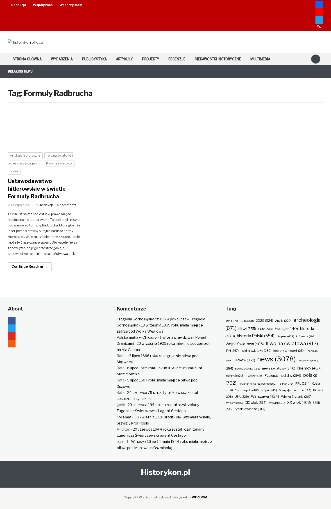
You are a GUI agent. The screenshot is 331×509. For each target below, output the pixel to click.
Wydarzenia (62, 59)
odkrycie (235, 375)
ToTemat (124, 417)
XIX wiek (255, 402)
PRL (302, 383)
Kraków (244, 360)
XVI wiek (276, 402)
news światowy (278, 368)
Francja (286, 328)
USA (242, 396)
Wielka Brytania (296, 396)
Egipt (265, 329)
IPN (232, 350)
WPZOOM (199, 497)
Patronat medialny (283, 375)
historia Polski (255, 335)
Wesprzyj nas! (70, 5)
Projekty (150, 59)
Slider (14, 171)
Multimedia (260, 59)
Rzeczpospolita (247, 390)
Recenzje (177, 59)
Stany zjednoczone (295, 390)
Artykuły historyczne (25, 155)
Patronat (255, 375)
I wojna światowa (256, 350)
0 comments (67, 205)
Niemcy (309, 368)
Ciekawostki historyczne (218, 59)
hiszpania (285, 336)
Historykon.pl (165, 472)
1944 (232, 320)
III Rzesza (305, 336)
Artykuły (124, 59)
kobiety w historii (289, 350)
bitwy (247, 328)
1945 (247, 320)
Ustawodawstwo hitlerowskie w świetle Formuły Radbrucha (37, 188)
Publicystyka (94, 59)
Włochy (234, 402)
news (276, 359)
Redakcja (18, 5)
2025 (264, 321)
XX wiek (299, 402)
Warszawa (265, 396)
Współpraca (43, 5)
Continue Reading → (29, 266)
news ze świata (247, 368)
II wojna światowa (59, 163)
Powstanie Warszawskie (257, 383)
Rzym (269, 390)
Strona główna (27, 59)
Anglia (283, 320)
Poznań (286, 383)
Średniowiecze (250, 409)
